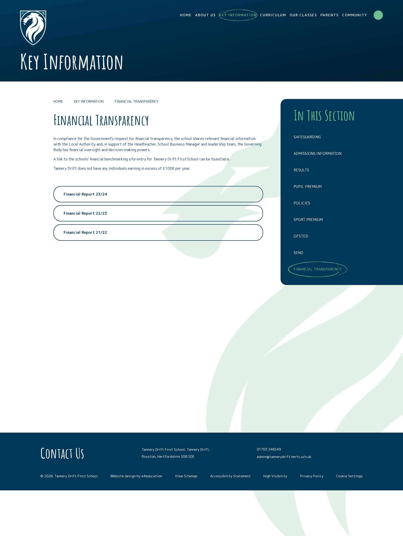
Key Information (89, 101)
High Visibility (275, 476)
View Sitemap (186, 476)
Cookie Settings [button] (349, 476)
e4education (152, 476)
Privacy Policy (311, 476)
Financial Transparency (137, 101)
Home (58, 101)
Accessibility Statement (230, 476)
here (225, 159)
